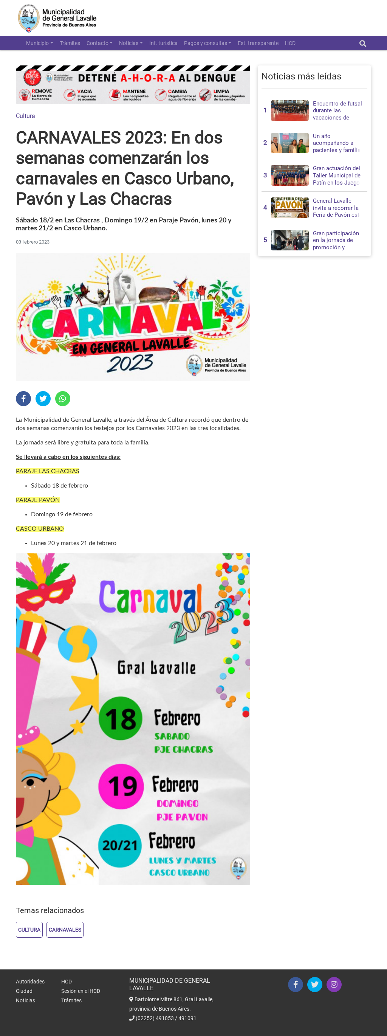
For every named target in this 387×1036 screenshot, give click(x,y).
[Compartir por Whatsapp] (62, 398)
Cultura (25, 116)
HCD (290, 43)
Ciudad (24, 991)
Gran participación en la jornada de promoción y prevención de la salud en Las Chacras (336, 251)
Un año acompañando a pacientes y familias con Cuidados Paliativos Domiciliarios (338, 154)
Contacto (97, 43)
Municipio (37, 43)
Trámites (70, 43)
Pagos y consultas (205, 43)
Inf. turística (163, 43)
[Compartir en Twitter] (43, 398)
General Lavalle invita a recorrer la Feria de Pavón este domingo (337, 211)
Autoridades (30, 982)
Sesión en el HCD (80, 991)
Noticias (128, 43)
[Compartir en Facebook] (23, 398)
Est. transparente (258, 43)
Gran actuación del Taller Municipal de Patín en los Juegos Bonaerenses (338, 179)
